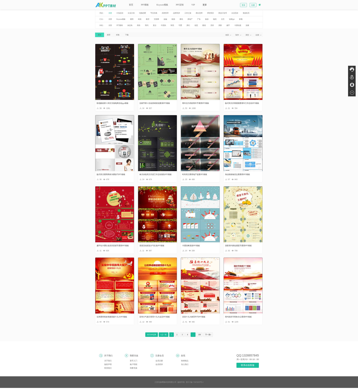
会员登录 (159, 364)
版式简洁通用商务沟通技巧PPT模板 (111, 174)
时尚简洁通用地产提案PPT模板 (194, 174)
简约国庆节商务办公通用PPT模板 (238, 317)
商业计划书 (222, 13)
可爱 (180, 25)
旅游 (207, 19)
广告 (199, 19)
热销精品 (184, 361)
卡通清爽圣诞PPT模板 (191, 246)
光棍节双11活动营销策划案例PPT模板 (154, 103)
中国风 (163, 25)
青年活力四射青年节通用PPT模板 (195, 103)
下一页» (208, 335)
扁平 (228, 25)
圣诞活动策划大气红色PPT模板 (151, 246)
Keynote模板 (162, 5)
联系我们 (108, 368)
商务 (138, 25)
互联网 (156, 19)
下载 (127, 35)
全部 (110, 13)
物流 (214, 19)
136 (199, 335)
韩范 (172, 25)
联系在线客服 (247, 365)
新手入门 (133, 361)
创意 (196, 25)
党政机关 (246, 13)
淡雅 (247, 25)
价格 (117, 35)
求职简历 (210, 13)
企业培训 (234, 13)
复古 (154, 25)
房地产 (190, 19)
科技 (139, 19)
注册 (253, 5)
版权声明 (108, 364)
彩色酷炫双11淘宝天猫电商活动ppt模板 (112, 103)
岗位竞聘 (199, 13)
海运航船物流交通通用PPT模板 (237, 174)
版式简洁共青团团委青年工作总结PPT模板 (242, 103)
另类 (212, 25)
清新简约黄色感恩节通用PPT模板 (238, 246)
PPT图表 (119, 25)
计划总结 (119, 13)
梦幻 (188, 25)
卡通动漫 (237, 25)
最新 (99, 35)
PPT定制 (180, 5)
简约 (146, 25)
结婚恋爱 (142, 13)
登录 (243, 5)
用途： (101, 13)
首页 (131, 5)
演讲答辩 (165, 13)
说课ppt (232, 19)
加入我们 (184, 364)
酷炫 (204, 25)
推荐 (108, 35)
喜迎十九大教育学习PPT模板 (193, 317)
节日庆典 (153, 13)
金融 (165, 19)
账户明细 (133, 364)
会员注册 (159, 361)
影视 (240, 19)
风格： (101, 25)
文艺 (222, 19)
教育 (147, 19)
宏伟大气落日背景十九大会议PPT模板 (154, 317)
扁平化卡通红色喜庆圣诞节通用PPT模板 (113, 246)
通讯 (181, 19)
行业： (101, 19)
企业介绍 (131, 13)
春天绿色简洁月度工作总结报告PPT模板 (155, 174)
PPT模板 (145, 5)
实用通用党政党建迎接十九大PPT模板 (112, 317)
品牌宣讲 (176, 13)
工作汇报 (187, 13)
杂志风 (129, 25)
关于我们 (108, 361)
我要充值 (133, 368)
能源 (173, 19)
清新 (220, 25)
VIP (193, 5)
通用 (131, 19)
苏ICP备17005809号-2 (194, 382)
